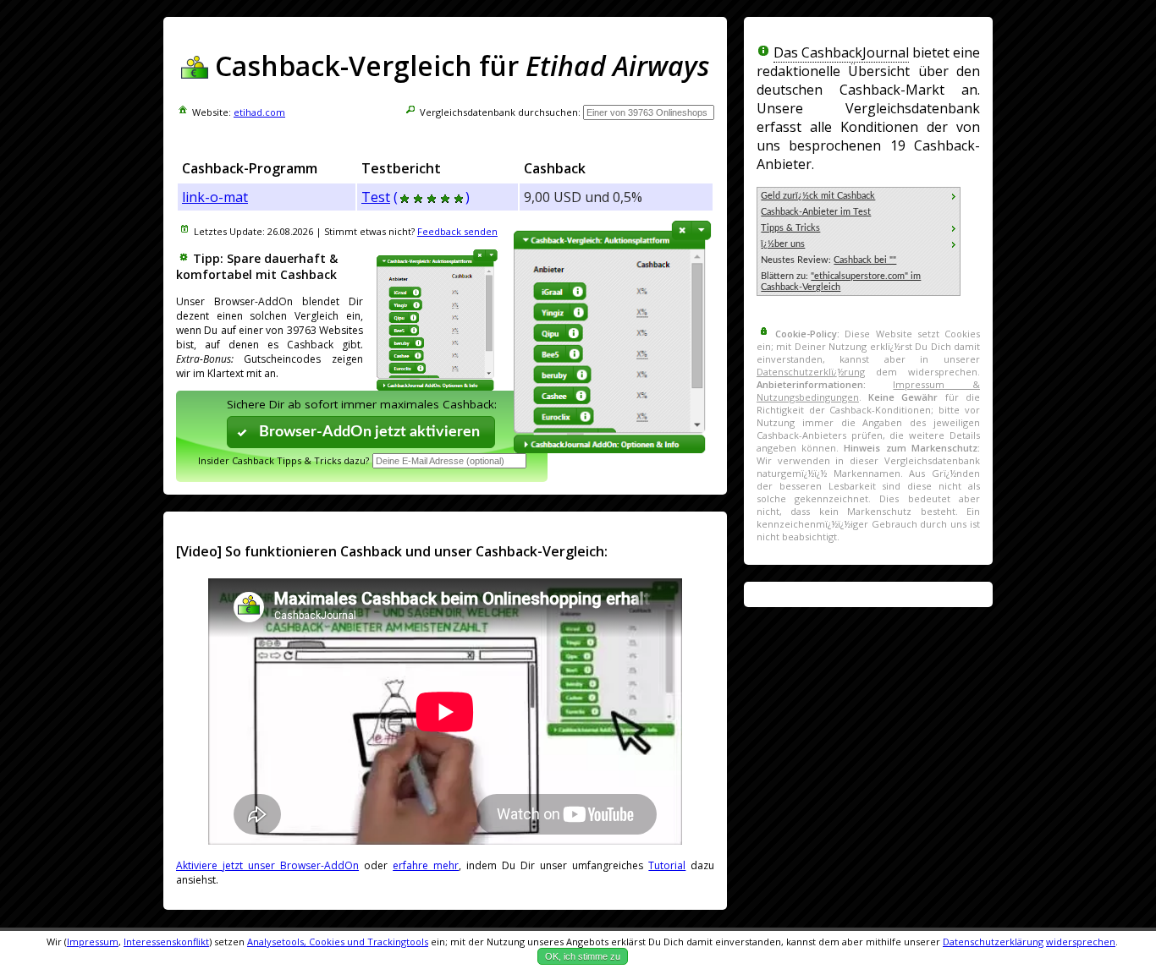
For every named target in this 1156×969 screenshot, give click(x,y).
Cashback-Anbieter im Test (816, 211)
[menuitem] (858, 196)
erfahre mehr (426, 865)
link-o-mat (215, 197)
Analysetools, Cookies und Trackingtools (337, 941)
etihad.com (259, 112)
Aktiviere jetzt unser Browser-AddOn (267, 865)
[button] (361, 431)
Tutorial (666, 865)
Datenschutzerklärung (993, 941)
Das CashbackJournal (841, 52)
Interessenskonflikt (166, 941)
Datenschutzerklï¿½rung (811, 371)
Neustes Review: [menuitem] (828, 260)
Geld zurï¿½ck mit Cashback (818, 195)
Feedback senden (457, 231)
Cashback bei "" (865, 260)
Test (375, 197)
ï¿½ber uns (783, 244)
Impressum (92, 941)
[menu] (859, 241)
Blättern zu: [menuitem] (841, 281)
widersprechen (1080, 941)
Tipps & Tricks (790, 228)
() (432, 197)
